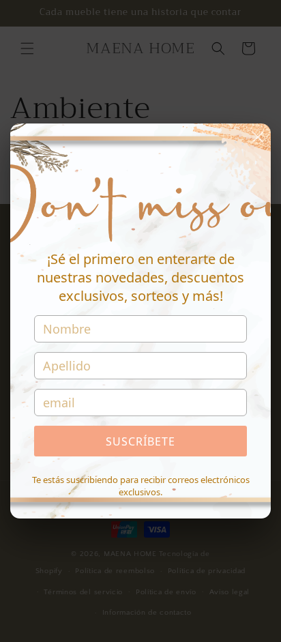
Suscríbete (140, 441)
